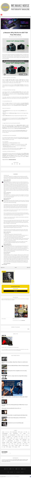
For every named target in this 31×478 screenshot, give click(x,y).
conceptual (15, 436)
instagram (3, 439)
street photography (5, 445)
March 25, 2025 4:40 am (7, 232)
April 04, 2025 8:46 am (7, 252)
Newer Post (2, 267)
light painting (24, 439)
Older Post (28, 267)
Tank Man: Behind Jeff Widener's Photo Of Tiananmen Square (18, 365)
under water (26, 445)
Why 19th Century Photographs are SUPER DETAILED (16, 417)
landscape (17, 439)
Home (16, 267)
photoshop (3, 442)
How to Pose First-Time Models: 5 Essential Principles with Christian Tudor (14, 415)
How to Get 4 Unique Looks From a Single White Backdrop (17, 375)
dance (22, 436)
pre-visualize (19, 442)
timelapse (20, 445)
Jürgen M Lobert (6, 180)
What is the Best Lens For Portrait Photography (15, 422)
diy (26, 436)
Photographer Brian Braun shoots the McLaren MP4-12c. (11, 408)
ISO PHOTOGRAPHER (4, 433)
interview (10, 439)
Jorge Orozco (6, 199)
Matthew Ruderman (12, 159)
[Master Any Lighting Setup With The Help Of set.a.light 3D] (15, 23)
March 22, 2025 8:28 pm (7, 192)
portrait (11, 442)
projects (25, 442)
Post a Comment (4, 264)
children (3, 436)
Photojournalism (15, 433)
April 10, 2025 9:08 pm (7, 263)
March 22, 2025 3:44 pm (7, 179)
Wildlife (24, 433)
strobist (12, 445)
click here (23, 320)
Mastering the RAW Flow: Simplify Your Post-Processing (17, 370)
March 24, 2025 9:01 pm (7, 198)
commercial (9, 436)
